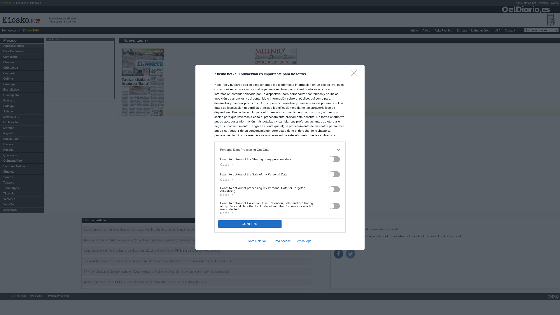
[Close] (356, 74)
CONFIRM (250, 224)
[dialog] (280, 157)
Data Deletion (257, 241)
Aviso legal (304, 241)
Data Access (281, 241)
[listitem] (280, 149)
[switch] (334, 159)
